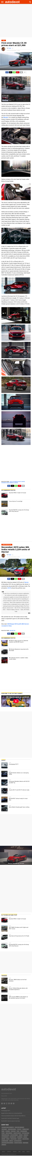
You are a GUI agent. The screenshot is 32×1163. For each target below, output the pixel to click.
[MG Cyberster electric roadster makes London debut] (4, 660)
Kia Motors (25, 1138)
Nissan (3, 1138)
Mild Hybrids (9, 1133)
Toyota (19, 1129)
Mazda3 (5, 117)
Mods (8, 1138)
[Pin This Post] (17, 72)
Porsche (13, 1131)
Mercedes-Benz (12, 1129)
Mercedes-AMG (5, 1135)
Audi (18, 1131)
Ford (3, 1133)
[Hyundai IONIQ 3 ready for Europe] (4, 495)
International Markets (7, 482)
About (3, 1151)
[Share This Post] (10, 72)
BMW (3, 1131)
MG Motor (12, 630)
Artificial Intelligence (7, 1142)
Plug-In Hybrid (14, 1135)
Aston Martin (17, 1140)
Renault (26, 1135)
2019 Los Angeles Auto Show (17, 481)
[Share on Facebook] (7, 72)
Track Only (13, 1138)
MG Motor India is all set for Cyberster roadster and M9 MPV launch (18, 641)
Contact (9, 1151)
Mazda (16, 482)
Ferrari (4, 1144)
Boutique (25, 1142)
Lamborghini (5, 1140)
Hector (27, 582)
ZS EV (9, 588)
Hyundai (8, 1131)
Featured (4, 1129)
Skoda (25, 1137)
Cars (19, 1151)
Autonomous (5, 1137)
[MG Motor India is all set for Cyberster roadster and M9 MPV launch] (4, 643)
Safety (19, 1138)
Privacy (14, 1151)
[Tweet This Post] (12, 578)
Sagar (9, 48)
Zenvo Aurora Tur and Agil (15, 501)
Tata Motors (25, 1133)
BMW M (11, 1140)
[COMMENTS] (25, 72)
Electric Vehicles (19, 1127)
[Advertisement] (16, 20)
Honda (20, 1135)
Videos (28, 1151)
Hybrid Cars (26, 1129)
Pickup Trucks (18, 1142)
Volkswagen (24, 1131)
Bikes (23, 1151)
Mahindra (19, 1137)
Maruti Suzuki (17, 1133)
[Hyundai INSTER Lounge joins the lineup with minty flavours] (4, 512)
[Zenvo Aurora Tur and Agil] (4, 504)
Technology (13, 1137)
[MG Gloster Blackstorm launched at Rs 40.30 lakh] (4, 652)
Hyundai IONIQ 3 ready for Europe (17, 492)
